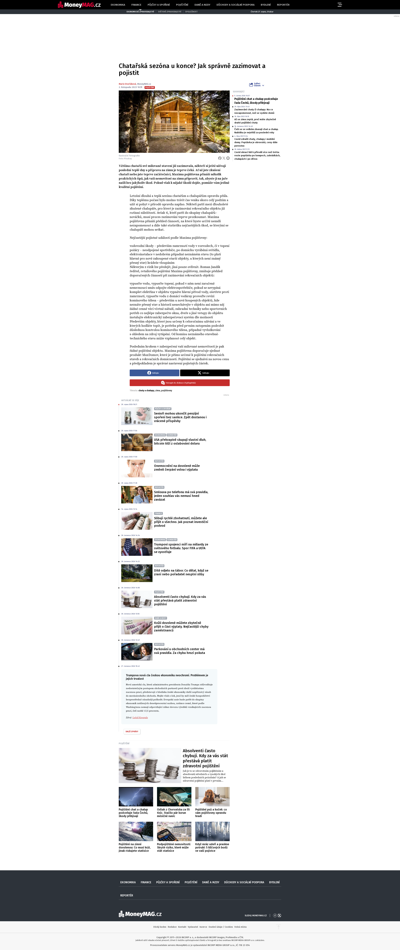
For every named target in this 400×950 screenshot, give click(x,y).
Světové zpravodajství (169, 11)
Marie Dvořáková (127, 84)
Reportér (283, 4)
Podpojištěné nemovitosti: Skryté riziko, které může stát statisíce (174, 847)
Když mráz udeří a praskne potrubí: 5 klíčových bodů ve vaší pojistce (212, 847)
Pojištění (182, 4)
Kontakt (182, 927)
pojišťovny (166, 390)
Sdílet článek (257, 84)
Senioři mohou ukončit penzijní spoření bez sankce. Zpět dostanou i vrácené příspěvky (180, 417)
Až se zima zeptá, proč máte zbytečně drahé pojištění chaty (255, 121)
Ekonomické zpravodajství (140, 11)
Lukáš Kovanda (140, 717)
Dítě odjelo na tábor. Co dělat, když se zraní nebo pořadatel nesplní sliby (181, 572)
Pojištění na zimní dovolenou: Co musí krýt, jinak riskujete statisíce (134, 847)
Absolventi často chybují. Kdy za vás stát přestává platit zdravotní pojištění (180, 600)
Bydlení (266, 4)
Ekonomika (118, 4)
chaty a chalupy (146, 390)
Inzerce (203, 927)
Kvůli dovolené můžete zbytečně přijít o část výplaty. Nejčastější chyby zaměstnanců (181, 626)
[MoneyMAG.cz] (79, 4)
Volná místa (240, 927)
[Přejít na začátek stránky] (278, 927)
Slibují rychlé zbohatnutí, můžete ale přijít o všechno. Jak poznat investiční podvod (181, 522)
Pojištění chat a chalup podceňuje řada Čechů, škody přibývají (256, 101)
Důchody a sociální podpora (236, 4)
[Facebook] (220, 158)
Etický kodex (159, 927)
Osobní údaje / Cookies (221, 927)
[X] (224, 158)
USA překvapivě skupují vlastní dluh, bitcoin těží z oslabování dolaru (180, 441)
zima (157, 390)
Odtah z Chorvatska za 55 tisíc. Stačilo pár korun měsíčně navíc (173, 813)
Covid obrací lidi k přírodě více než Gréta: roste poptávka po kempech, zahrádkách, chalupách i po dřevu (257, 155)
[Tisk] (228, 158)
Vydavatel (193, 927)
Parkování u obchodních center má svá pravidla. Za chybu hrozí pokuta (179, 651)
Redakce (172, 927)
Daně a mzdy (202, 4)
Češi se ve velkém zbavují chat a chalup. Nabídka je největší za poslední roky (256, 131)
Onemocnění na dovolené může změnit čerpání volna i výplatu (177, 467)
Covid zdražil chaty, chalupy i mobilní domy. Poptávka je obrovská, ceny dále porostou (256, 142)
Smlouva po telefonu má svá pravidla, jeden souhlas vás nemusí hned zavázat (181, 495)
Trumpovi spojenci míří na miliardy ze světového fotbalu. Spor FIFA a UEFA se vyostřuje (181, 548)
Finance (136, 4)
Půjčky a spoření (159, 4)
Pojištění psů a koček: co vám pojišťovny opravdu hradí (211, 813)
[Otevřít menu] (339, 4)
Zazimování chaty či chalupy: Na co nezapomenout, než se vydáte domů (254, 111)
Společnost (191, 11)
